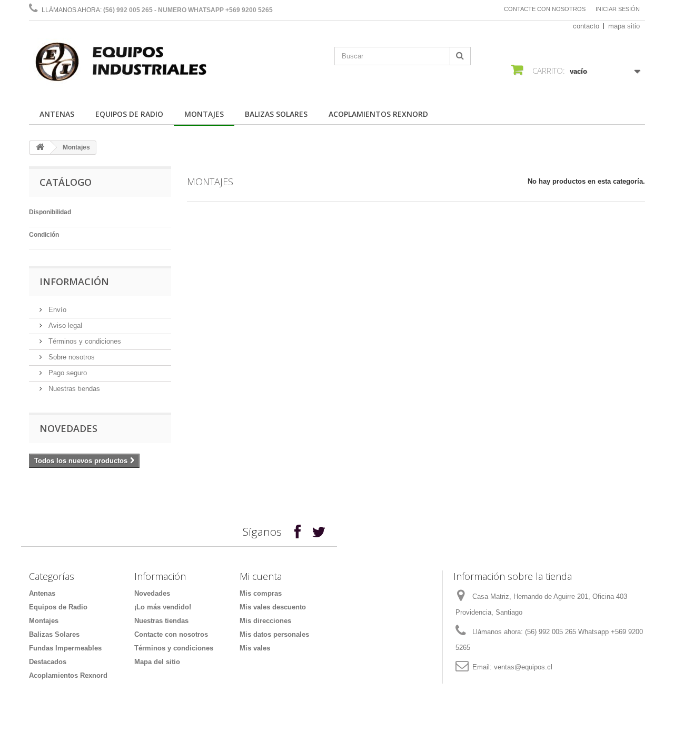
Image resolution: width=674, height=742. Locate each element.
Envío (56, 310)
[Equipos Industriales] (126, 64)
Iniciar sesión (618, 9)
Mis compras (261, 593)
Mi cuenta (261, 576)
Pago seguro (66, 373)
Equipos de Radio (129, 114)
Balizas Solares (276, 114)
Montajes (204, 114)
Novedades (68, 428)
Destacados (47, 662)
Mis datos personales (274, 634)
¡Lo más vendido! (162, 607)
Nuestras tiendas (73, 389)
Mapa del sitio (157, 662)
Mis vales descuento (273, 607)
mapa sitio (624, 26)
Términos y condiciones (83, 341)
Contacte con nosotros (545, 9)
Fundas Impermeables (65, 648)
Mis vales (255, 648)
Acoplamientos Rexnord (378, 114)
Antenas (56, 114)
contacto (586, 26)
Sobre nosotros (70, 357)
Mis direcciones (265, 621)
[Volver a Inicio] (40, 147)
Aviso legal (64, 325)
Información (74, 281)
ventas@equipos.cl (523, 667)
